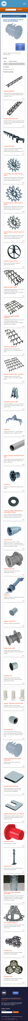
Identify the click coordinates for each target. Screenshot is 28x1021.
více (23, 98)
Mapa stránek (4, 1019)
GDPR (15, 993)
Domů (4, 15)
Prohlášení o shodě (7, 69)
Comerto (16, 1019)
